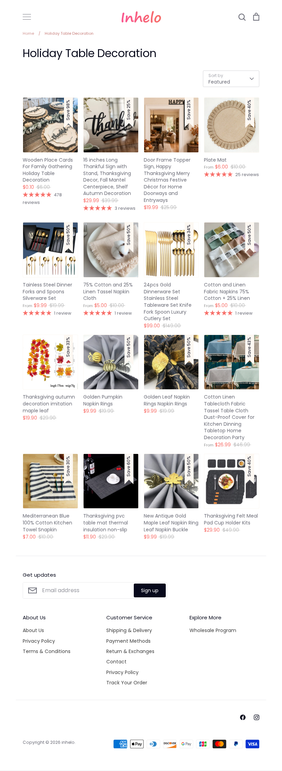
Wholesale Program (212, 630)
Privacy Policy (39, 641)
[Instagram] (256, 717)
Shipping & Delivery (129, 630)
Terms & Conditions (46, 651)
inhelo (68, 742)
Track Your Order (126, 682)
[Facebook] (243, 717)
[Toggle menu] (26, 17)
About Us (33, 630)
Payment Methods (128, 641)
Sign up (150, 590)
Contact (116, 661)
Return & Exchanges (130, 651)
